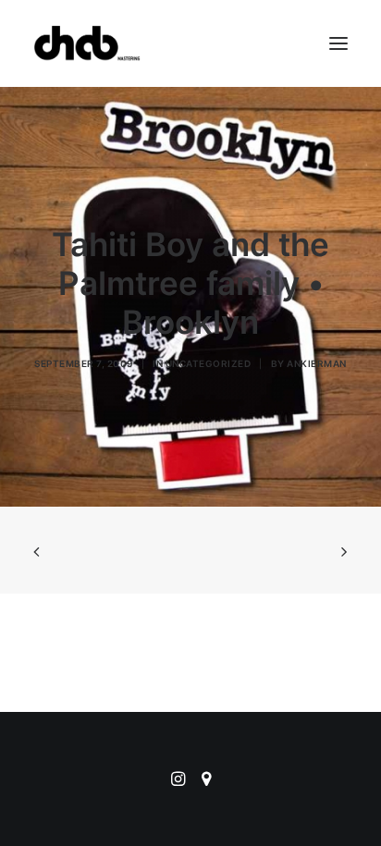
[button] (338, 43)
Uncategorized (209, 363)
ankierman (317, 363)
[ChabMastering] (87, 43)
